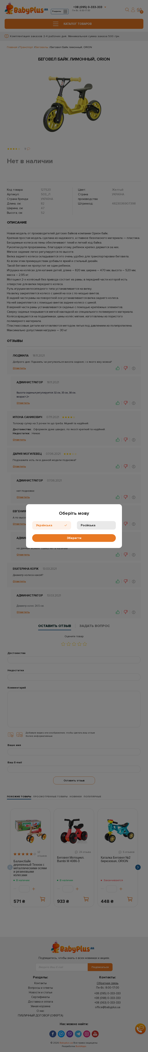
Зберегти (74, 538)
